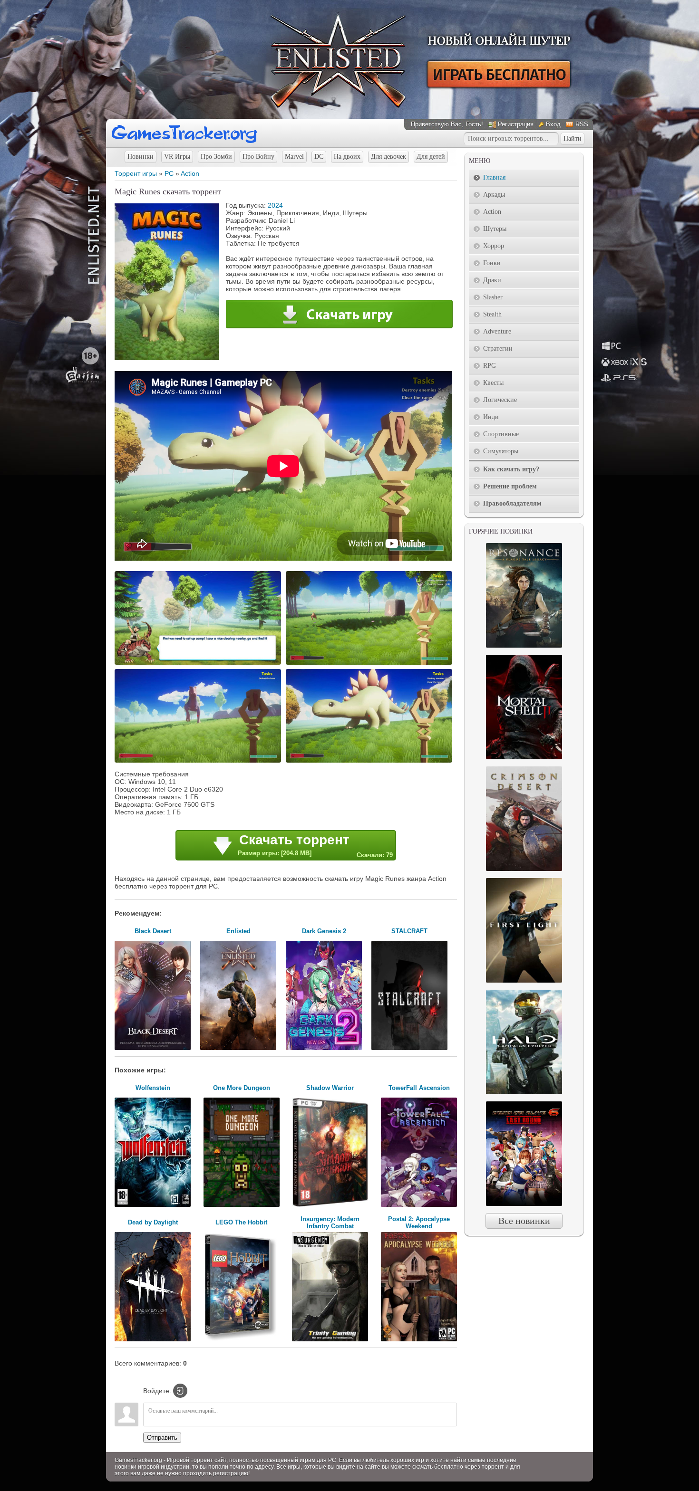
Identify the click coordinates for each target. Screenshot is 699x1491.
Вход (553, 124)
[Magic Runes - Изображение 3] (199, 761)
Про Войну (258, 156)
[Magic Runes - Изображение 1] (199, 664)
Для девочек (388, 156)
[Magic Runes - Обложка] (167, 358)
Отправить (162, 1437)
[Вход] (180, 1391)
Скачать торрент (315, 845)
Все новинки (524, 1220)
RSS (581, 124)
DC (318, 156)
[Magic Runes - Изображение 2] (370, 664)
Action (190, 173)
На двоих (347, 156)
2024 (275, 205)
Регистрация (516, 124)
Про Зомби (216, 156)
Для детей (431, 156)
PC (169, 173)
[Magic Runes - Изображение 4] (370, 761)
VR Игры (177, 156)
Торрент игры (136, 173)
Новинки (140, 156)
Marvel (294, 156)
